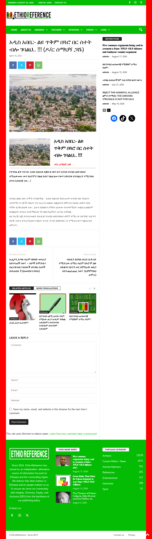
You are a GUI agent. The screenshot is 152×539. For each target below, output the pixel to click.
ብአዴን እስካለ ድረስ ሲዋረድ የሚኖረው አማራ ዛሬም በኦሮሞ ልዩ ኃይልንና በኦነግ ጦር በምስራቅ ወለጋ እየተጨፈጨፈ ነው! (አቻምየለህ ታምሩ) (77, 267)
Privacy (131, 534)
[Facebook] (129, 2)
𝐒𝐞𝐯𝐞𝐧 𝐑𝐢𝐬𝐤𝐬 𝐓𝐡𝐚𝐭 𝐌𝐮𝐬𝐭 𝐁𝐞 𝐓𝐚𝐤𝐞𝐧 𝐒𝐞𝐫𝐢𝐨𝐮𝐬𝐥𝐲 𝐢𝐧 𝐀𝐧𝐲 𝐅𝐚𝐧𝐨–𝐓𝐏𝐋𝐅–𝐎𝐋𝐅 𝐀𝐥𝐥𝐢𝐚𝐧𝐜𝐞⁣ (84, 480)
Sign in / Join (44, 2)
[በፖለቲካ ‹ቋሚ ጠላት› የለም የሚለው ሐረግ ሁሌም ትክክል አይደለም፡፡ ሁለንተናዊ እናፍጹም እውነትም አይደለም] (52, 303)
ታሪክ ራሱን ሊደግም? (19, 322)
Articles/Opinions (112, 466)
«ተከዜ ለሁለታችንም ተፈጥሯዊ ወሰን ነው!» (122, 80)
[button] (140, 30)
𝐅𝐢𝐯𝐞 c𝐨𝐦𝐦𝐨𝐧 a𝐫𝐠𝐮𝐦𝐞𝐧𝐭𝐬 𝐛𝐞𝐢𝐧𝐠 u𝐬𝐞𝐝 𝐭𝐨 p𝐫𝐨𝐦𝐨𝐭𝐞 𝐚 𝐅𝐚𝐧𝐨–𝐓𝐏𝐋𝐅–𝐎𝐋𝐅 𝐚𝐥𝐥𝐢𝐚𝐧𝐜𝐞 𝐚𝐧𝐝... (83, 462)
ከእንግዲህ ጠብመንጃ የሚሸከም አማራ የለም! (80, 317)
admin (106, 56)
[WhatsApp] (38, 65)
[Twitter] (21, 65)
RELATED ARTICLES (21, 288)
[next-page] (94, 288)
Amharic (39, 29)
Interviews (108, 483)
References (109, 472)
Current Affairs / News (114, 461)
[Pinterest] (30, 65)
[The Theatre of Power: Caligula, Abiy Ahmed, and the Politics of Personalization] (63, 497)
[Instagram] (135, 2)
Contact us (60, 2)
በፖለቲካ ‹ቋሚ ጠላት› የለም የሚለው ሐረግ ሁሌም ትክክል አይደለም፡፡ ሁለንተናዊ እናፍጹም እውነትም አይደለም (52, 322)
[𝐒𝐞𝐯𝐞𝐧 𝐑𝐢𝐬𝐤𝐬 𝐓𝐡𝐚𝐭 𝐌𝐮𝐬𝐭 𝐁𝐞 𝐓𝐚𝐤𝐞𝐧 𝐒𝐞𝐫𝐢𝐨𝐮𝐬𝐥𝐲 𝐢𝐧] (63, 480)
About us (26, 29)
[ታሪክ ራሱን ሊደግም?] (22, 306)
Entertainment (110, 478)
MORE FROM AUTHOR (47, 288)
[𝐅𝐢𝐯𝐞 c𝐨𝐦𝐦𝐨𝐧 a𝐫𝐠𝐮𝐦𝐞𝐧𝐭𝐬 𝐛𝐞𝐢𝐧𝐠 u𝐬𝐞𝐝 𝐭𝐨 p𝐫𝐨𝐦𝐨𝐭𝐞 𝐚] (63, 460)
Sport (105, 489)
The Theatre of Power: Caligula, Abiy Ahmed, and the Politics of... (84, 496)
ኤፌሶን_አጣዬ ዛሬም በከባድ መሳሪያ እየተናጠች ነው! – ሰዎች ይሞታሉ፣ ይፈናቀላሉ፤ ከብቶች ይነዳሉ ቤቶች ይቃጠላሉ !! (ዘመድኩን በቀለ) (27, 265)
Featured (56, 29)
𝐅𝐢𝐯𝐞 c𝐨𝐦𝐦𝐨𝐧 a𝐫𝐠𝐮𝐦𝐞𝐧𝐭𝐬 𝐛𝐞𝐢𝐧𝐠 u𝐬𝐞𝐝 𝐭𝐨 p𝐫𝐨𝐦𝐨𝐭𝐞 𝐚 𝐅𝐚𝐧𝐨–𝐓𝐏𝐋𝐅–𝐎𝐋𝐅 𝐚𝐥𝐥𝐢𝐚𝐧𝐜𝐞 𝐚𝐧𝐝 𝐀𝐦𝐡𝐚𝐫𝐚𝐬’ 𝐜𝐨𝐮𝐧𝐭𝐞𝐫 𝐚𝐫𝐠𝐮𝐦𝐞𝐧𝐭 (123, 49)
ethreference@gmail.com (35, 508)
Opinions (74, 29)
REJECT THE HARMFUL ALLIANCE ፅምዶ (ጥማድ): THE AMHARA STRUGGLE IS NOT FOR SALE (121, 96)
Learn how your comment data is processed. (73, 433)
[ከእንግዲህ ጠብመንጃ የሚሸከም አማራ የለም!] (82, 303)
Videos (90, 29)
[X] (141, 2)
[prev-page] (90, 288)
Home (14, 29)
